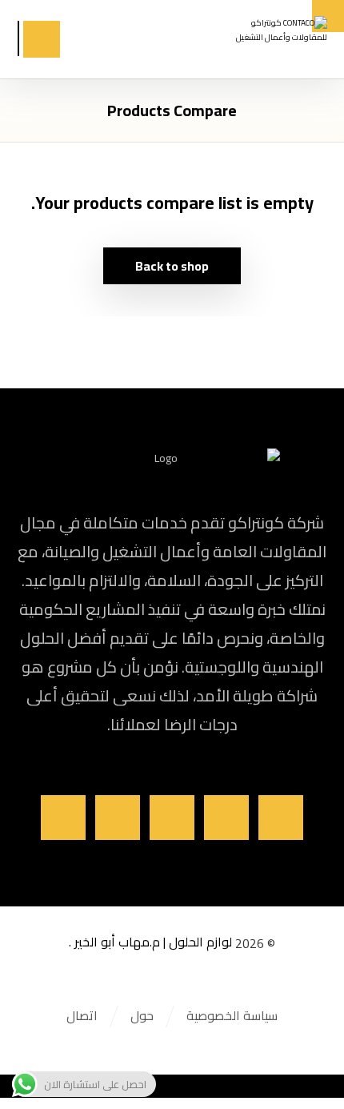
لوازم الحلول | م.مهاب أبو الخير (153, 942)
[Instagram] (172, 817)
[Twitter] (226, 817)
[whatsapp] (63, 817)
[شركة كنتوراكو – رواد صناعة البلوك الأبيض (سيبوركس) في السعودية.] (273, 36)
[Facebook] (280, 817)
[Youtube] (117, 817)
